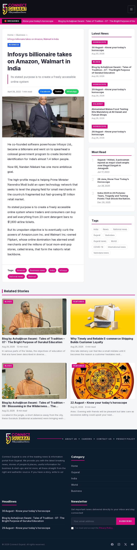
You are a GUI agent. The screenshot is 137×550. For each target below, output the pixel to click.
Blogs (96, 62)
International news (117, 247)
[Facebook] (112, 544)
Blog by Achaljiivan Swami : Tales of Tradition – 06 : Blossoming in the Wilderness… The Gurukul (33, 406)
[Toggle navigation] (131, 9)
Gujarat (98, 104)
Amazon (21, 270)
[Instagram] (119, 544)
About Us (71, 439)
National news (16, 276)
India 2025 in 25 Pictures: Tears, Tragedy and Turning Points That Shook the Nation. (113, 196)
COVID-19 (98, 247)
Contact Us (104, 439)
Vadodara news (101, 253)
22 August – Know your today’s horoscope (99, 402)
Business (20, 35)
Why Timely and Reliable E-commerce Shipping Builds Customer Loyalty (102, 340)
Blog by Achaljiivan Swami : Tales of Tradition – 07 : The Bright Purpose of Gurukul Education (111, 70)
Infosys (63, 270)
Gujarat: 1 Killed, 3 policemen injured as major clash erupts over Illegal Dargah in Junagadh (113, 164)
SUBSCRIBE (125, 521)
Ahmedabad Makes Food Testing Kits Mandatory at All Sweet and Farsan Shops (110, 112)
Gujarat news (100, 241)
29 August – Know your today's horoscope (26, 528)
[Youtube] (132, 544)
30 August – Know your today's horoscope (26, 511)
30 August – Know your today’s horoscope (31, 21)
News (106, 229)
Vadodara (109, 235)
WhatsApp (72, 91)
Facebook (45, 91)
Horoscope (99, 42)
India (52, 270)
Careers (87, 439)
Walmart (32, 276)
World (114, 241)
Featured (78, 302)
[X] (125, 544)
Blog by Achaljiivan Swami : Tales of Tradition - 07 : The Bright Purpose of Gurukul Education (33, 519)
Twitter (58, 91)
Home (11, 35)
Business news (37, 270)
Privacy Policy (125, 439)
